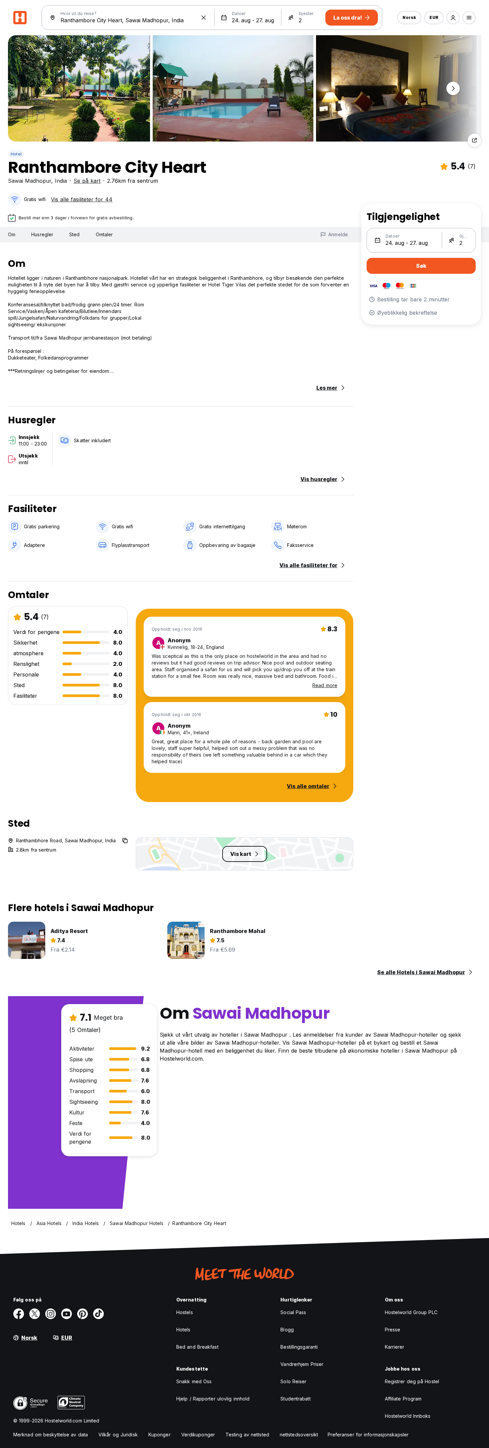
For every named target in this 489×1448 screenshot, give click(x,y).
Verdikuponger (198, 1434)
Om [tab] (11, 234)
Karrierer (395, 1347)
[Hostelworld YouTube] (66, 1313)
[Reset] (204, 18)
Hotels (183, 1329)
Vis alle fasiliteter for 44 (81, 199)
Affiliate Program (403, 1398)
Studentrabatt (295, 1398)
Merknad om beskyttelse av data (50, 1434)
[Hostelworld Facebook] (18, 1313)
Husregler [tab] (42, 234)
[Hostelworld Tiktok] (98, 1313)
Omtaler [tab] (104, 234)
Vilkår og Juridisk (118, 1434)
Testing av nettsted (247, 1434)
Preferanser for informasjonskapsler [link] (368, 1434)
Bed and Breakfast (197, 1347)
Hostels (184, 1312)
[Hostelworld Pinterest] (82, 1313)
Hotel (16, 154)
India (61, 180)
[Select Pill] (453, 17)
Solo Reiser (293, 1381)
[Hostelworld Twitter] (34, 1313)
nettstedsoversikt (299, 1434)
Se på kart (87, 180)
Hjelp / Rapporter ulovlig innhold (212, 1398)
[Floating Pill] (453, 88)
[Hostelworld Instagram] (50, 1313)
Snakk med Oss (194, 1381)
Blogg (287, 1329)
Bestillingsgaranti (299, 1347)
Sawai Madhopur (29, 180)
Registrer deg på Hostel (412, 1381)
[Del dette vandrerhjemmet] (474, 140)
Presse (393, 1329)
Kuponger (159, 1434)
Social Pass (293, 1312)
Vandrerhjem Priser (301, 1364)
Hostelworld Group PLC (411, 1312)
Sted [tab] (74, 234)
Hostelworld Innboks (408, 1416)
